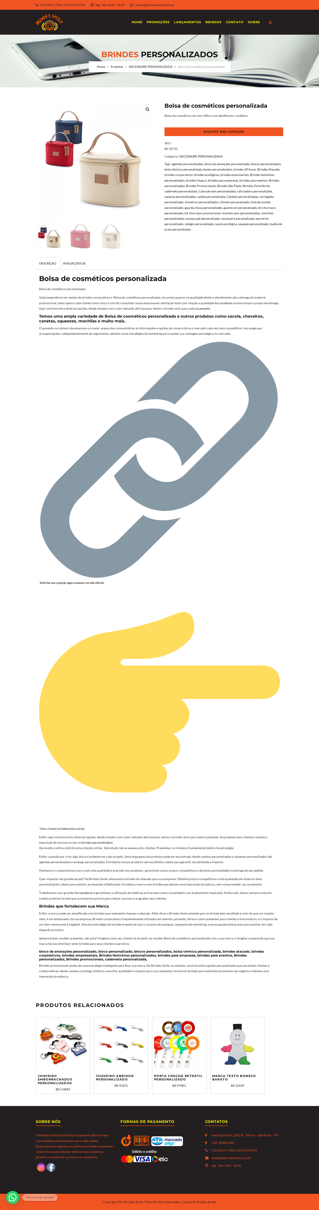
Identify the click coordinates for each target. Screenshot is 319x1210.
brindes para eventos (254, 180)
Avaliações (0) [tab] (74, 263)
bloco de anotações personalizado (227, 164)
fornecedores (84, 893)
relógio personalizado (199, 224)
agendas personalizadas (187, 164)
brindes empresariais (234, 175)
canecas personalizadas (180, 196)
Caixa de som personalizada (217, 191)
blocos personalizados (266, 164)
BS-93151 (115, 1081)
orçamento (202, 308)
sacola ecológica (226, 224)
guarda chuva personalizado (203, 208)
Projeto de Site (206, 1202)
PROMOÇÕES (158, 22)
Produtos (117, 66)
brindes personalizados (97, 842)
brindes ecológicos (206, 175)
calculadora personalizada (254, 191)
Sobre (254, 22)
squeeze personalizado (253, 224)
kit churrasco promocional (202, 213)
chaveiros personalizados (202, 202)
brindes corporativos (178, 175)
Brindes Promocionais (201, 186)
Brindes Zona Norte (256, 186)
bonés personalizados (217, 169)
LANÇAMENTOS (187, 22)
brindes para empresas (223, 180)
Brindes (214, 22)
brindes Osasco (196, 180)
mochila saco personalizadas (241, 213)
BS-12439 (234, 1081)
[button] (147, 109)
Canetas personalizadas (242, 196)
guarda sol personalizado (240, 208)
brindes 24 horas (244, 169)
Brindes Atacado (268, 169)
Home (137, 22)
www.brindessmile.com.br (67, 828)
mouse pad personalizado (203, 218)
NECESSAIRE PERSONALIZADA (151, 66)
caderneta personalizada (180, 191)
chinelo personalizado (234, 202)
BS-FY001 (178, 1081)
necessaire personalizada (238, 218)
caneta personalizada (211, 196)
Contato (234, 22)
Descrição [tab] (47, 263)
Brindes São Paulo (229, 186)
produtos (226, 303)
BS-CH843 (55, 1082)
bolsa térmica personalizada (183, 169)
